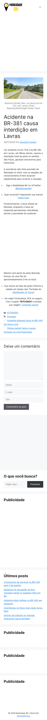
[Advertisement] (23, 42)
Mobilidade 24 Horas (23, 292)
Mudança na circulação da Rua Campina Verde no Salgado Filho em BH (22, 592)
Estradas (11, 316)
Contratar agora (30, 305)
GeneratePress (23, 716)
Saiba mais (23, 198)
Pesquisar (35, 484)
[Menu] (40, 7)
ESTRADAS (12, 312)
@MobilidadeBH (23, 188)
